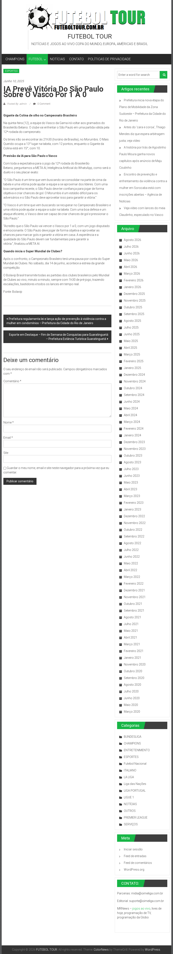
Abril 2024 (130, 415)
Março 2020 (132, 711)
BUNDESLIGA (132, 736)
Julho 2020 (131, 691)
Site (5, 452)
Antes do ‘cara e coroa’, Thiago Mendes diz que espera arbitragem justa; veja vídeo (142, 134)
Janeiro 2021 (132, 657)
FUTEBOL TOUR (90, 36)
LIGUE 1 (129, 797)
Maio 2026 (131, 260)
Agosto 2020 (132, 684)
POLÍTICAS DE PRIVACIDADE (109, 59)
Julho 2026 (131, 246)
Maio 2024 (131, 408)
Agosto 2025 (132, 320)
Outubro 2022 (133, 529)
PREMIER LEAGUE (135, 817)
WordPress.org (134, 869)
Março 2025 (132, 354)
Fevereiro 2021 (133, 651)
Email (8, 437)
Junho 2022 (132, 556)
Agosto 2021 (132, 617)
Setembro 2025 (134, 314)
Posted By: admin (16, 103)
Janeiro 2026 (132, 287)
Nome (8, 422)
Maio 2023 (131, 482)
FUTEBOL (36, 59)
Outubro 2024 (133, 388)
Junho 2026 (132, 253)
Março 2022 (132, 577)
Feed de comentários (138, 862)
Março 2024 (132, 422)
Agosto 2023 (132, 462)
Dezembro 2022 (134, 516)
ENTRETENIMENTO (137, 750)
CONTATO (76, 59)
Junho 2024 (132, 401)
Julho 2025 (131, 327)
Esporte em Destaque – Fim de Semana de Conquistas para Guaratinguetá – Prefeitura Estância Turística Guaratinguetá (58, 337)
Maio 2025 (131, 341)
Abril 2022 (130, 570)
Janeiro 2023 (132, 509)
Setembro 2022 (134, 536)
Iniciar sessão (133, 849)
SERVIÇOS (131, 824)
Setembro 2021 (134, 610)
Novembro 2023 (135, 448)
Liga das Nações (135, 784)
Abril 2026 (130, 267)
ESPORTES (11, 70)
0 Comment (43, 103)
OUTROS (130, 810)
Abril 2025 (130, 347)
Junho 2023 (132, 475)
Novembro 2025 (135, 300)
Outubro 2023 (133, 455)
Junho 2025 (132, 334)
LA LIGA (129, 777)
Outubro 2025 (133, 307)
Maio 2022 (131, 563)
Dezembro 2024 (134, 374)
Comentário (12, 381)
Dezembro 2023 (134, 442)
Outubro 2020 (133, 671)
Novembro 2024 (135, 381)
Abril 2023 (130, 489)
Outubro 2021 (133, 603)
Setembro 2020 (134, 678)
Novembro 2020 (135, 664)
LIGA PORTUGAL (135, 790)
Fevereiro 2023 (133, 502)
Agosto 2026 (132, 240)
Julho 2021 (131, 624)
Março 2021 (132, 644)
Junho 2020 (132, 698)
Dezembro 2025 (134, 293)
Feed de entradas (135, 856)
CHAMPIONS (14, 59)
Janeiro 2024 (132, 435)
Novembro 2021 (135, 597)
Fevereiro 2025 (133, 361)
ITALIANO (130, 770)
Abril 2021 (130, 637)
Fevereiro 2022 (133, 583)
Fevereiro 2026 (133, 280)
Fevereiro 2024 (133, 428)
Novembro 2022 (135, 523)
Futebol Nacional (135, 763)
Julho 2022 (131, 550)
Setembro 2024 (134, 395)
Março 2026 (132, 273)
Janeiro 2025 (132, 368)
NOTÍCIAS (57, 59)
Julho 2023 (131, 469)
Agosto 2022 (132, 543)
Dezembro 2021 (134, 590)
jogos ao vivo (141, 908)
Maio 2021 (131, 630)
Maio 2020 (131, 705)
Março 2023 (132, 496)
